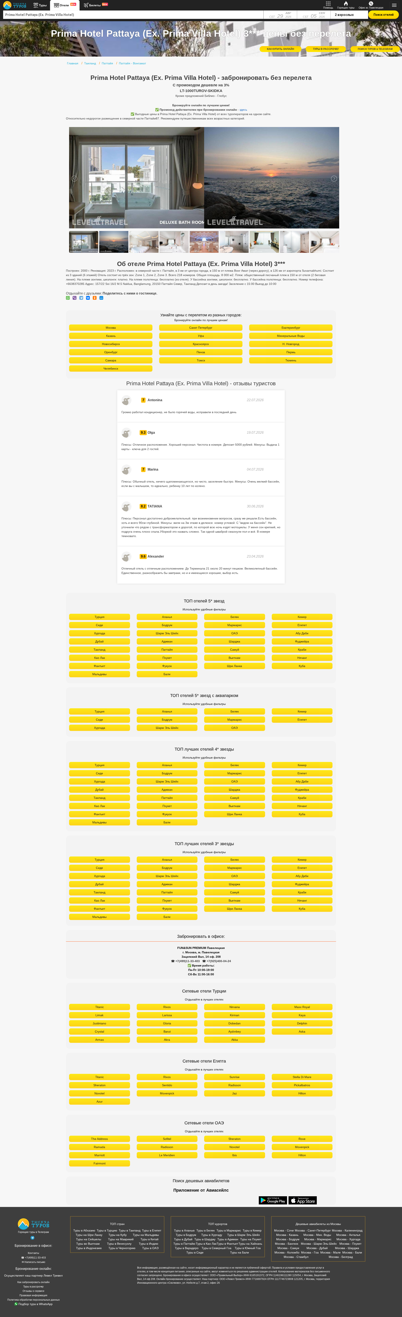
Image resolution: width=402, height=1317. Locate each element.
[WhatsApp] (69, 298)
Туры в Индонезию (89, 1248)
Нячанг (302, 657)
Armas (99, 1039)
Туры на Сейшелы (88, 1239)
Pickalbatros (302, 1085)
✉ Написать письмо (33, 1262)
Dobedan (234, 1023)
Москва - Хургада (348, 1239)
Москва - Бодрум (287, 1239)
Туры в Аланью (184, 1230)
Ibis (234, 1155)
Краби (302, 649)
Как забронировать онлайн (33, 1282)
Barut (167, 1031)
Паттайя (167, 649)
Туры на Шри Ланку (89, 1235)
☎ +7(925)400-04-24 (216, 961)
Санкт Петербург (200, 327)
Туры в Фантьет (227, 1243)
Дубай (99, 641)
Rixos (167, 1007)
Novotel (99, 1093)
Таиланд (99, 649)
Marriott (99, 1155)
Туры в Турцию (107, 1230)
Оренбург (110, 352)
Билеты (98, 5)
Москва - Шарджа (347, 1248)
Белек (235, 617)
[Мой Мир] (102, 298)
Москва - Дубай (317, 1248)
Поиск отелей (384, 14)
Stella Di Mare (302, 1077)
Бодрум (167, 625)
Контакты (33, 1253)
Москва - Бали (352, 1252)
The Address (99, 1139)
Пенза (201, 352)
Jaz (234, 1093)
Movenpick (167, 1093)
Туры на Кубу (117, 1235)
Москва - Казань (287, 1235)
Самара (110, 360)
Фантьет (99, 666)
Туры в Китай (149, 1239)
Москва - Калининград (347, 1230)
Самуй (234, 649)
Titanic (99, 1007)
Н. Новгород (290, 344)
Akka (234, 1039)
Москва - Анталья (348, 1235)
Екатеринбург (291, 327)
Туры (43, 5)
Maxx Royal (302, 1007)
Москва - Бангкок (286, 1243)
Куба (302, 666)
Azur (100, 1101)
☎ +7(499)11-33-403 (185, 961)
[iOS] (303, 1200)
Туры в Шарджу (204, 1239)
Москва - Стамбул (296, 1257)
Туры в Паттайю (184, 1243)
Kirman (234, 1015)
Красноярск (201, 344)
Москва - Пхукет (350, 1243)
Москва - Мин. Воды (317, 1235)
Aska (302, 1031)
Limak (99, 1015)
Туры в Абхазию (84, 1230)
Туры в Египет (151, 1230)
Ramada (99, 1147)
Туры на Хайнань (250, 1243)
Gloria (167, 1023)
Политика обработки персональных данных (33, 1299)
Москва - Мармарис (317, 1239)
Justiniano (99, 1023)
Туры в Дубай (183, 1239)
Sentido (167, 1085)
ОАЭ (234, 633)
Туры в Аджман (227, 1239)
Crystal (99, 1031)
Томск (201, 360)
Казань (111, 335)
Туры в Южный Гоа (248, 1248)
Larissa (167, 1015)
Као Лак (99, 657)
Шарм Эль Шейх (167, 633)
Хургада (99, 633)
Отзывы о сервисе (33, 1291)
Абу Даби (302, 633)
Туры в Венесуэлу (119, 1243)
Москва (111, 327)
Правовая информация (33, 1295)
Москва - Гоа (310, 1252)
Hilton (302, 1093)
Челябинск (110, 368)
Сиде (99, 625)
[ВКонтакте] (89, 298)
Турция (99, 617)
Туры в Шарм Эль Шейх (243, 1235)
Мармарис (234, 625)
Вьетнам (234, 657)
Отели (68, 5)
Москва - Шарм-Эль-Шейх (319, 1243)
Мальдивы (99, 674)
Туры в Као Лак (206, 1243)
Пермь (290, 352)
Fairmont (100, 1163)
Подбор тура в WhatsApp (35, 1304)
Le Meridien (167, 1155)
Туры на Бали (239, 1252)
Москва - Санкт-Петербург (313, 1230)
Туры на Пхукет (250, 1239)
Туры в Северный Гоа (216, 1248)
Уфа (201, 335)
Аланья (167, 617)
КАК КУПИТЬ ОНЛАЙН (280, 49)
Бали (167, 674)
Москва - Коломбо (286, 1252)
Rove (302, 1139)
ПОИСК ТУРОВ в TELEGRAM (375, 49)
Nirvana (234, 1007)
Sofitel (167, 1139)
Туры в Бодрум (186, 1235)
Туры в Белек (205, 1230)
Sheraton (99, 1085)
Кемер (302, 617)
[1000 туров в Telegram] (32, 1238)
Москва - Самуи (288, 1248)
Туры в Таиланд (129, 1230)
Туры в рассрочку (33, 1286)
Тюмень (290, 360)
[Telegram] (82, 298)
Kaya (302, 1015)
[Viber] (76, 298)
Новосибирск (111, 344)
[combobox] (133, 14)
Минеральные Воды (291, 335)
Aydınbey (234, 1031)
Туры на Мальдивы (146, 1235)
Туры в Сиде (195, 1252)
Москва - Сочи (284, 1230)
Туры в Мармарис (228, 1230)
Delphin (302, 1023)
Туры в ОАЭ (150, 1248)
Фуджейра (302, 641)
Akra (167, 1039)
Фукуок (167, 666)
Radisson (234, 1085)
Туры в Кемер (252, 1230)
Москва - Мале (330, 1252)
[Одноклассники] (96, 298)
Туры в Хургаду (211, 1235)
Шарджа (234, 641)
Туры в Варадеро (186, 1248)
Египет (302, 625)
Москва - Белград (341, 1257)
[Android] (273, 1200)
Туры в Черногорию (121, 1248)
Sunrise (234, 1077)
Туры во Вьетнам (88, 1243)
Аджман (167, 641)
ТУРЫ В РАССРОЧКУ (326, 49)
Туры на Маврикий (121, 1239)
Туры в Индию (148, 1243)
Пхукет (167, 657)
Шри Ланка (234, 666)
